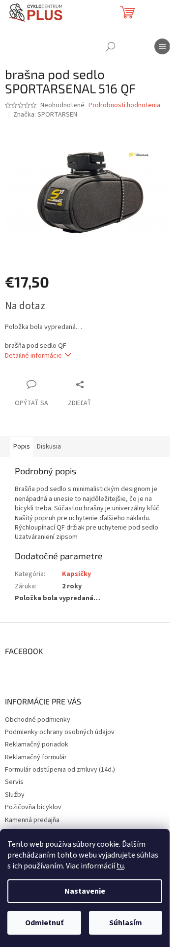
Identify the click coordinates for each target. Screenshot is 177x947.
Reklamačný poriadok (36, 744)
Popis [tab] (21, 447)
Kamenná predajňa (32, 820)
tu (120, 866)
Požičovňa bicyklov (33, 807)
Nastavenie (84, 891)
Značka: (45, 115)
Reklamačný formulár (36, 757)
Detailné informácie (33, 356)
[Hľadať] (110, 46)
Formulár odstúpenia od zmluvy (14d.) (60, 770)
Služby (15, 795)
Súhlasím (125, 922)
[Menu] (162, 46)
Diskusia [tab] (49, 447)
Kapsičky (76, 574)
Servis (14, 782)
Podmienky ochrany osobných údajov (60, 732)
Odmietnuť (44, 922)
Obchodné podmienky (37, 720)
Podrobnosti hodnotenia (124, 105)
